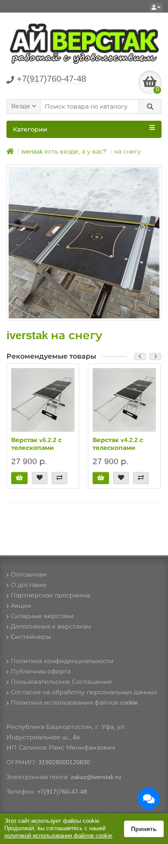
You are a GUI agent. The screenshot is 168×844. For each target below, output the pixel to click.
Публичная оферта (41, 671)
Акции (21, 605)
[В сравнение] (59, 478)
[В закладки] (39, 478)
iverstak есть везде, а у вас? (64, 151)
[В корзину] (19, 478)
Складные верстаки (42, 616)
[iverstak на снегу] (84, 243)
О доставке (29, 584)
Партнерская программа (50, 595)
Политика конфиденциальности (62, 661)
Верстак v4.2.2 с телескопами (118, 443)
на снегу (127, 151)
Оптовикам (29, 574)
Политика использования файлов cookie (74, 702)
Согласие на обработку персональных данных (84, 692)
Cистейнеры (31, 636)
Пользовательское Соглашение (61, 681)
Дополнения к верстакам (51, 626)
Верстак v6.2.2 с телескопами (36, 443)
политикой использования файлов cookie (58, 835)
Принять (144, 828)
